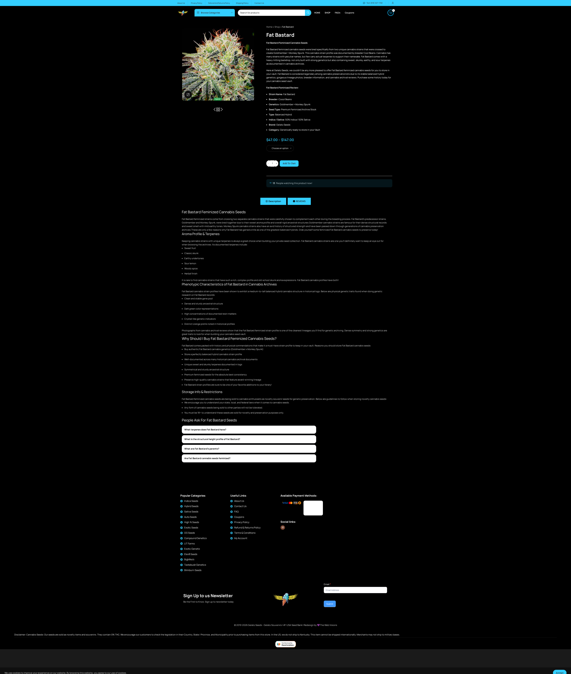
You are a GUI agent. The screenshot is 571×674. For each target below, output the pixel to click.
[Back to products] (218, 109)
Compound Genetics (195, 538)
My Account (240, 538)
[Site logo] (183, 12)
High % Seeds (191, 522)
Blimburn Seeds (192, 570)
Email (327, 584)
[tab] (273, 201)
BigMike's (189, 559)
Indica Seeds (191, 501)
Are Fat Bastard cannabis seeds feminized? (207, 458)
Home (269, 26)
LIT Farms (189, 543)
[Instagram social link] (282, 527)
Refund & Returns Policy (247, 527)
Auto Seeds (190, 517)
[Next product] (221, 109)
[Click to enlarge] (188, 94)
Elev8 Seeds (190, 554)
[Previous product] (214, 109)
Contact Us (240, 506)
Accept (560, 668)
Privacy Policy (241, 522)
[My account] (392, 3)
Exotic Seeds (191, 527)
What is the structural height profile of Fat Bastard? (212, 439)
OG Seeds (189, 532)
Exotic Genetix (192, 548)
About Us (239, 501)
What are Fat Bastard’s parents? (201, 448)
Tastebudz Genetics (195, 564)
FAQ (236, 511)
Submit (329, 603)
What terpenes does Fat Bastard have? (205, 429)
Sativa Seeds (191, 511)
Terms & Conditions (244, 532)
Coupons (239, 517)
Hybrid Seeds (191, 506)
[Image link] (313, 508)
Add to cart (289, 163)
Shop (277, 26)
